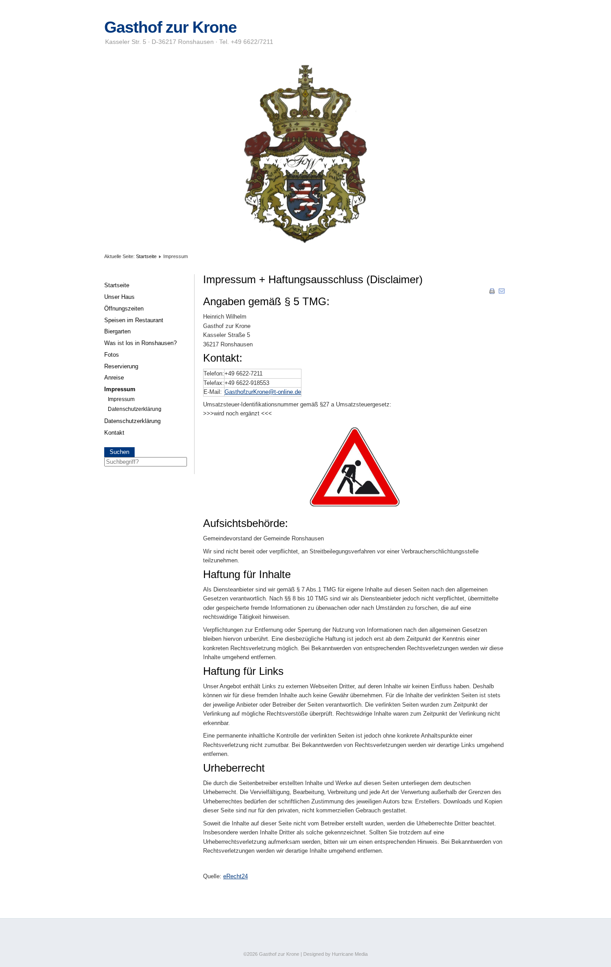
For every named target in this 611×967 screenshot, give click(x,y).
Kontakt (114, 432)
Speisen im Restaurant (133, 320)
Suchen (119, 452)
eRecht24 (235, 876)
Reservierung (121, 366)
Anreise (114, 377)
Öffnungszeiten (124, 308)
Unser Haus (119, 297)
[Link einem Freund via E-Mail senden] (501, 292)
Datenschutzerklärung (134, 409)
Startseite (146, 256)
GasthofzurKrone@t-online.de (263, 392)
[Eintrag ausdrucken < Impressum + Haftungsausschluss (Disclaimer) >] (492, 292)
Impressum (120, 389)
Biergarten (117, 331)
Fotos (111, 354)
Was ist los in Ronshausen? (140, 343)
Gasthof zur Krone (170, 27)
